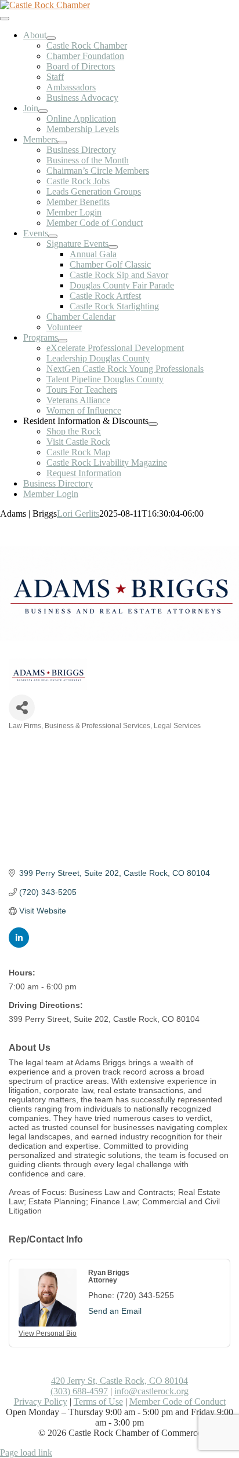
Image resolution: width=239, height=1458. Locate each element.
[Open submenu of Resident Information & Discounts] (153, 424)
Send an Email (115, 1311)
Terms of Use (98, 1401)
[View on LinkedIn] (19, 944)
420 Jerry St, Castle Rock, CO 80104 (119, 1381)
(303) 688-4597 (79, 1391)
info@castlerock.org (151, 1391)
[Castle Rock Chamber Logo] (45, 5)
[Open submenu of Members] (62, 142)
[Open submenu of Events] (52, 236)
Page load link (26, 1452)
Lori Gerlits (78, 513)
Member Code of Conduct (177, 1401)
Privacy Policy (40, 1401)
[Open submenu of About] (51, 38)
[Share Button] (22, 708)
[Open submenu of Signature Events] (113, 247)
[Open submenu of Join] (43, 111)
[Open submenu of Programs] (62, 340)
